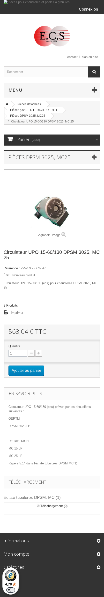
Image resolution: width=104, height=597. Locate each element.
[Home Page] (7, 104)
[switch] (10, 590)
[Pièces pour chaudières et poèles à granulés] (52, 2)
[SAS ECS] (52, 36)
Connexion (88, 9)
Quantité (14, 346)
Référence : (12, 268)
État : (7, 275)
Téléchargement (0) (53, 506)
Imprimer (17, 313)
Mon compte (16, 554)
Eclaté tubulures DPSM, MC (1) (32, 497)
